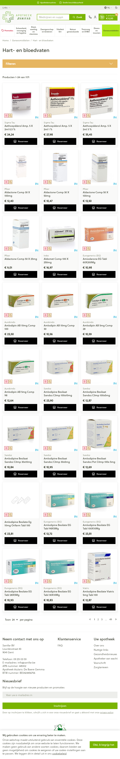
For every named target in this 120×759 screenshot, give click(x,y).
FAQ (60, 645)
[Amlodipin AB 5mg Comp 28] (99, 301)
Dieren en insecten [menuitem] (97, 30)
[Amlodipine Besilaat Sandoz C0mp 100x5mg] (99, 367)
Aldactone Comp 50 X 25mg (21, 259)
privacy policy (106, 712)
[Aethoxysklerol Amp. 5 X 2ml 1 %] (60, 101)
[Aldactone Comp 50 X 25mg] (21, 234)
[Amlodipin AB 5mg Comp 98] (21, 367)
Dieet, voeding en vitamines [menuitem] (34, 30)
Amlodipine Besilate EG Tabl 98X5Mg (57, 526)
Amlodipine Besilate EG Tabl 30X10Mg (57, 593)
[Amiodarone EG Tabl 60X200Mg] (99, 234)
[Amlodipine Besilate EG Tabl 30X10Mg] (60, 567)
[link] (90, 619)
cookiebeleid (59, 753)
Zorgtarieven (101, 667)
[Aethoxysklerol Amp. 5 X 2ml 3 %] (99, 101)
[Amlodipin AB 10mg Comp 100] (21, 301)
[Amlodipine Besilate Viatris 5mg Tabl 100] (99, 567)
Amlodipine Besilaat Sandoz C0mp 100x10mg (58, 393)
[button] (60, 63)
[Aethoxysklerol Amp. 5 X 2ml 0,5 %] (21, 101)
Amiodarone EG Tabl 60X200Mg (95, 260)
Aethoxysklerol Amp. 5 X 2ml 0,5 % (19, 127)
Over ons (99, 645)
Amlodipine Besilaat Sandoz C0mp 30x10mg (18, 460)
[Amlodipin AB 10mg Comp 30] (60, 301)
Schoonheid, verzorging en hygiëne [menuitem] (22, 30)
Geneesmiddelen (21, 40)
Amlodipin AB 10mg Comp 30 (59, 327)
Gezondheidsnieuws (105, 654)
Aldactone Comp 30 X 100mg (17, 193)
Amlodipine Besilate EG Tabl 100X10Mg (96, 526)
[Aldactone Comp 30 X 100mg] (21, 167)
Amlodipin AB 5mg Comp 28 (97, 327)
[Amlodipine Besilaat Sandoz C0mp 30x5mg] (60, 434)
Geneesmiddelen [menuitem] (111, 31)
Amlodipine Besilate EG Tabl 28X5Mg (18, 593)
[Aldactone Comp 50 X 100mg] (99, 167)
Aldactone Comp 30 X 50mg (56, 193)
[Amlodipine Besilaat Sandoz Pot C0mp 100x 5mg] (99, 434)
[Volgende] (115, 619)
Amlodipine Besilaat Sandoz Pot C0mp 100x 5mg (99, 460)
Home (5, 40)
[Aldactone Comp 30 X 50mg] (60, 167)
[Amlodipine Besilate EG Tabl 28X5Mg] (21, 567)
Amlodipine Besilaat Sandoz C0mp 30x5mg (57, 460)
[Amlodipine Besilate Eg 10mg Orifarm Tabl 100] (21, 500)
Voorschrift (100, 663)
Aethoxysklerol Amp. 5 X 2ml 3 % (97, 127)
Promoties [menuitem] (9, 30)
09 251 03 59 (19, 659)
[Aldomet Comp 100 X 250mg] (60, 234)
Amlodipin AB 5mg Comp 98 (19, 393)
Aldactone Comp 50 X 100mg (95, 193)
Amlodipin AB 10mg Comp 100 (20, 327)
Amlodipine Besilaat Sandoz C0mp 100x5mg (96, 393)
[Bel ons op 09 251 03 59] (90, 17)
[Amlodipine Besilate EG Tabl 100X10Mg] (99, 500)
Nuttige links (101, 650)
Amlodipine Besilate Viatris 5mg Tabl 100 (98, 593)
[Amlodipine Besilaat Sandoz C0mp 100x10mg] (60, 367)
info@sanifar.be (26, 662)
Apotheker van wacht (106, 658)
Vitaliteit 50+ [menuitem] (61, 30)
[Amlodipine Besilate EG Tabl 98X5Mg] (60, 500)
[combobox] (53, 17)
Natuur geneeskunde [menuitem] (73, 30)
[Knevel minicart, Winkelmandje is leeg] (102, 17)
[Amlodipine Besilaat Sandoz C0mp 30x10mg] (21, 434)
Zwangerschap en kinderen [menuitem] (47, 30)
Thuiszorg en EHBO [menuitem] (86, 30)
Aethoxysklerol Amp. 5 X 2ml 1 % (58, 127)
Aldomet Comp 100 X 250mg (56, 260)
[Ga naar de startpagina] (18, 17)
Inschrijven (60, 706)
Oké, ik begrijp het (103, 744)
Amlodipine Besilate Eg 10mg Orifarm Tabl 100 (18, 523)
